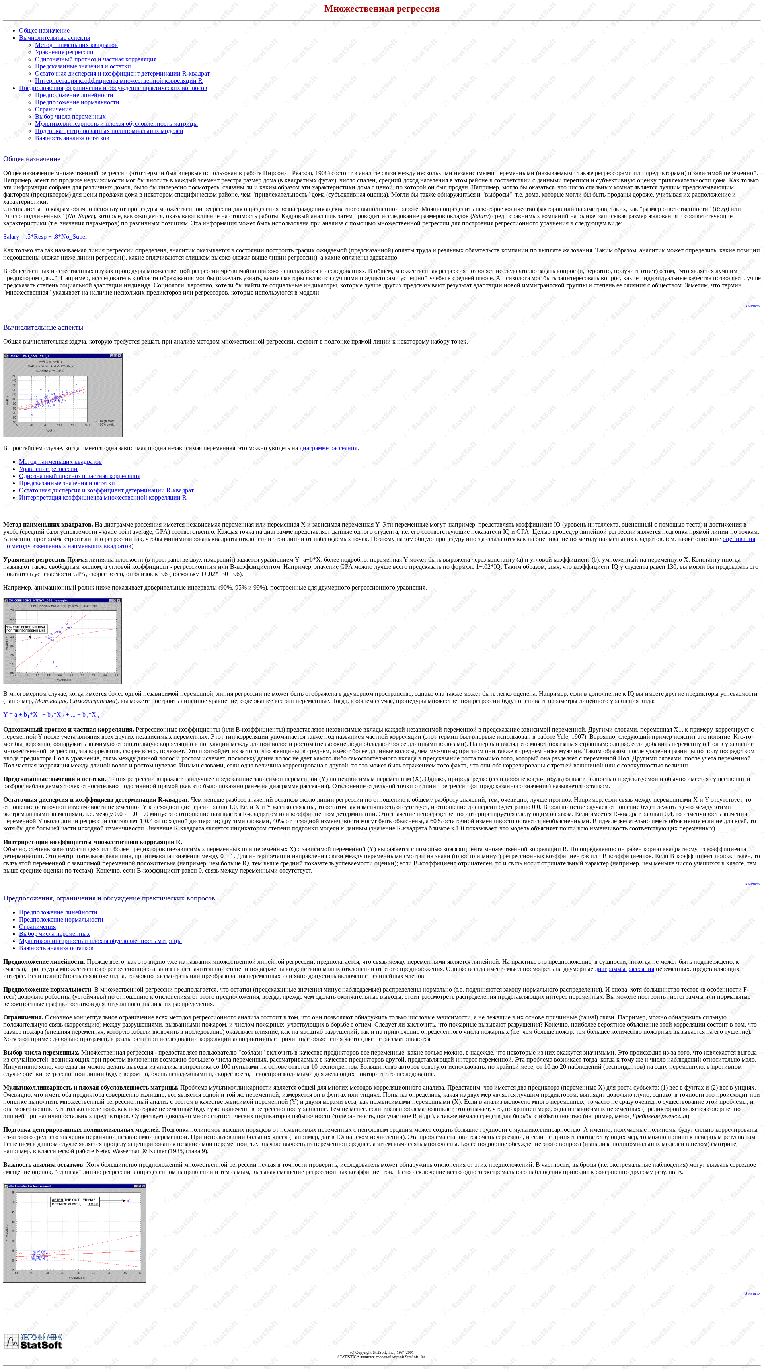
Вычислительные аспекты (54, 37)
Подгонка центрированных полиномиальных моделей (109, 130)
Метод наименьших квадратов (76, 44)
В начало (752, 306)
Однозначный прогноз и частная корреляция (95, 59)
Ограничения (53, 109)
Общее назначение (44, 30)
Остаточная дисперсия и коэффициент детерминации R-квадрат (122, 73)
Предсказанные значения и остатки (83, 66)
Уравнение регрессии (64, 52)
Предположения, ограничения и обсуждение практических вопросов (113, 87)
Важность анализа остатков (72, 138)
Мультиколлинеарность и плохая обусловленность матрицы (116, 123)
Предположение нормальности (77, 102)
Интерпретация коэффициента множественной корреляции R (119, 80)
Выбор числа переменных (70, 116)
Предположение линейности (74, 95)
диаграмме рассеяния (328, 448)
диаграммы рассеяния (624, 968)
